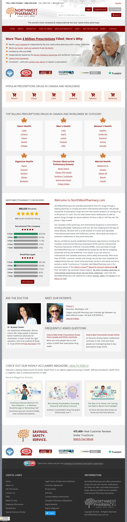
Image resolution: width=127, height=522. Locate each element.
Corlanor (24, 134)
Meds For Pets (11, 500)
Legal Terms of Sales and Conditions (60, 481)
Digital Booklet (51, 504)
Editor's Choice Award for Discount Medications (94, 267)
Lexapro (103, 169)
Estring (103, 142)
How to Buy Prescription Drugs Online (103, 334)
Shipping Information (14, 504)
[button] (5, 519)
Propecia (63, 142)
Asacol (24, 166)
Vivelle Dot (102, 134)
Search (117, 15)
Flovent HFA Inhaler (63, 172)
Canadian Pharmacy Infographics (58, 500)
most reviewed (21, 44)
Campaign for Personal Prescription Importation (83, 463)
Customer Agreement (54, 485)
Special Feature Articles (15, 512)
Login (88, 9)
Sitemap (48, 493)
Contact (113, 29)
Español (118, 3)
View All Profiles (72, 318)
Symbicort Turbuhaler (63, 176)
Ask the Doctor (30, 343)
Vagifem (102, 130)
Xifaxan (24, 177)
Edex (63, 146)
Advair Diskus (63, 169)
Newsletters (11, 508)
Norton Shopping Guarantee (45, 55)
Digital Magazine (52, 508)
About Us (58, 278)
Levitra (63, 138)
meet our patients (31, 48)
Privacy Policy (50, 489)
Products (30, 29)
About (21, 29)
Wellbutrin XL (102, 166)
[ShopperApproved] (45, 73)
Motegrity (24, 181)
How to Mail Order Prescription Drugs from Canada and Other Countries (63, 335)
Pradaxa (24, 146)
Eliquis (24, 138)
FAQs (77, 29)
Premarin (103, 138)
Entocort (24, 169)
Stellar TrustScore (63, 25)
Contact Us (10, 493)
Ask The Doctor (12, 489)
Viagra (63, 134)
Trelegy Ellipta (63, 184)
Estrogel (103, 146)
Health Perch (79, 366)
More (102, 29)
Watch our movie (16, 48)
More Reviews (27, 282)
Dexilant (24, 173)
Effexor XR (103, 173)
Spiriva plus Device (63, 180)
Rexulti (103, 177)
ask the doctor (47, 48)
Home (12, 29)
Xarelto (24, 142)
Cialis (63, 130)
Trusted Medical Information (57, 496)
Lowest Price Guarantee (18, 58)
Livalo (24, 130)
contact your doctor (37, 62)
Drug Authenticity (63, 29)
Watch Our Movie (83, 439)
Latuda (103, 181)
